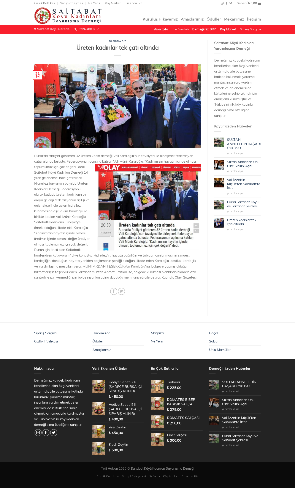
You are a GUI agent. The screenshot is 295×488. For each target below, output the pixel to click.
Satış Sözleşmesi (71, 3)
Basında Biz (134, 3)
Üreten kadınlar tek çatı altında (241, 222)
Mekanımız (234, 19)
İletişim (254, 19)
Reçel (213, 333)
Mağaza (157, 333)
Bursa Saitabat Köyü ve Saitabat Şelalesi (243, 204)
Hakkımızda (101, 333)
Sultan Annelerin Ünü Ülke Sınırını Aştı (243, 164)
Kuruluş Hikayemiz (160, 19)
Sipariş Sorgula (45, 333)
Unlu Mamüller (220, 349)
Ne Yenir (94, 3)
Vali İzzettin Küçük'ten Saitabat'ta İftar (243, 184)
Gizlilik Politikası (44, 3)
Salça (213, 341)
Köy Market (113, 3)
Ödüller (214, 19)
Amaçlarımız (192, 19)
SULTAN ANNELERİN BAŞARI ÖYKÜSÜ (244, 144)
